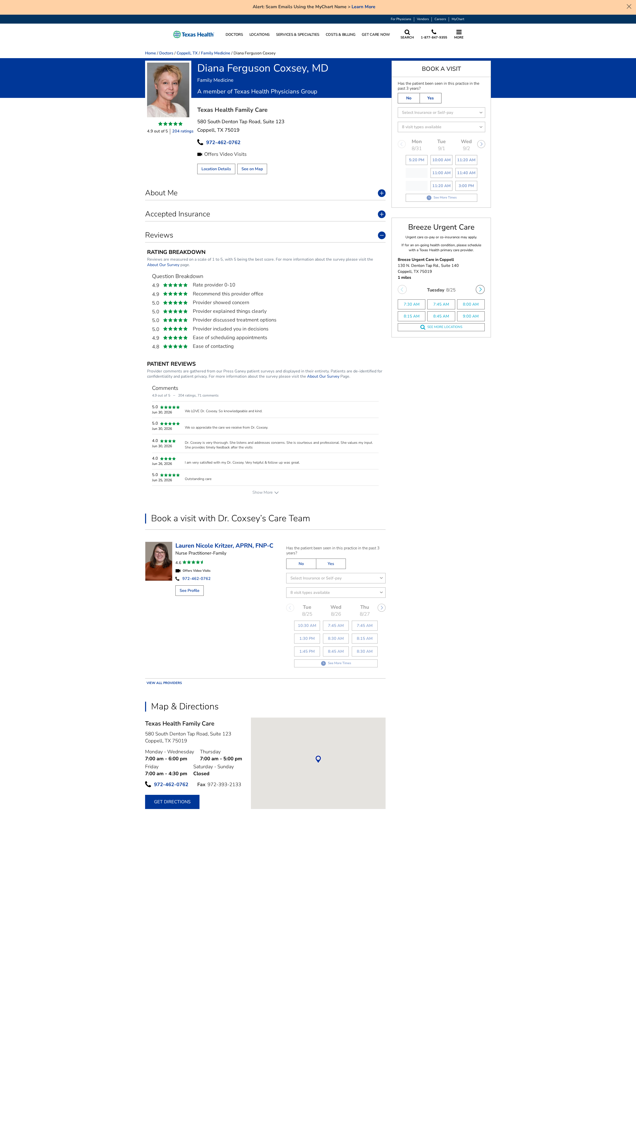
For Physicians (401, 19)
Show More (262, 492)
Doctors (166, 53)
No (301, 563)
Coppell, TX (187, 53)
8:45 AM (441, 316)
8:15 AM (412, 316)
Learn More (363, 7)
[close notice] (629, 6)
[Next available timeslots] (480, 289)
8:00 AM (471, 304)
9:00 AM (471, 316)
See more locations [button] (444, 327)
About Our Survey (163, 265)
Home (150, 53)
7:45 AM (441, 304)
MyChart (458, 19)
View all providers (164, 683)
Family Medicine (215, 53)
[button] (194, 34)
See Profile (189, 590)
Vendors (423, 19)
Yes (331, 563)
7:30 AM (412, 304)
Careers (440, 19)
